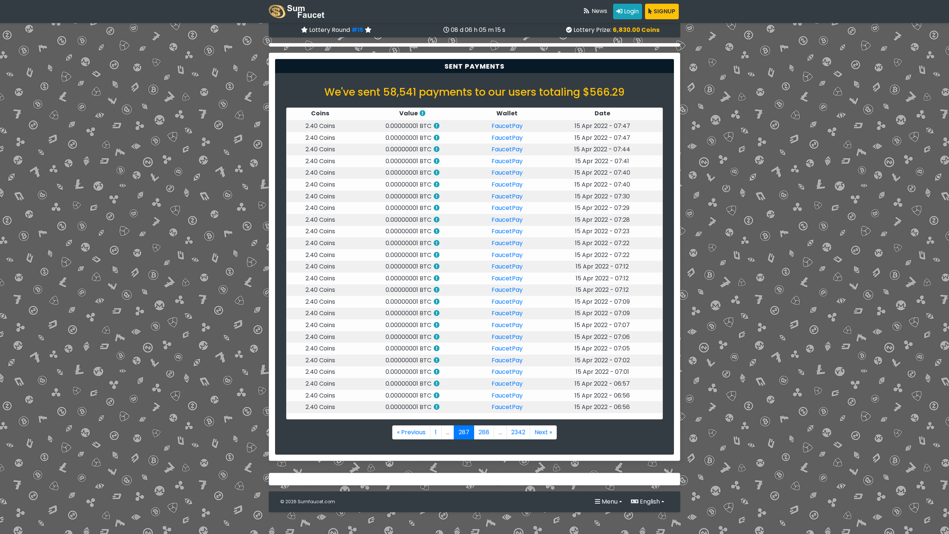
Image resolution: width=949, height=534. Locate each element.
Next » (543, 432)
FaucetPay (507, 126)
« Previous (411, 432)
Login (630, 11)
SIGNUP (663, 11)
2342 (518, 432)
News (598, 11)
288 (484, 432)
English (649, 501)
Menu (609, 501)
